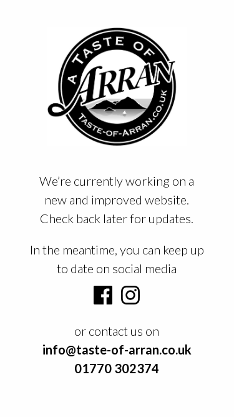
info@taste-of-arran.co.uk (117, 349)
